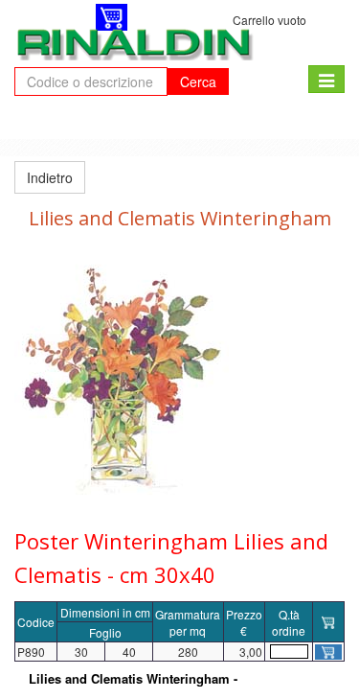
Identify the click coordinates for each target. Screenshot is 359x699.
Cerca (198, 81)
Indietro (50, 177)
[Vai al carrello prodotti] (111, 17)
